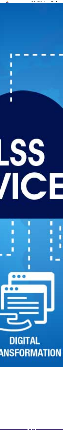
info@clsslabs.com (39, 1)
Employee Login (52, 1)
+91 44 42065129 (33, 1)
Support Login (45, 1)
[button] (1, 216)
